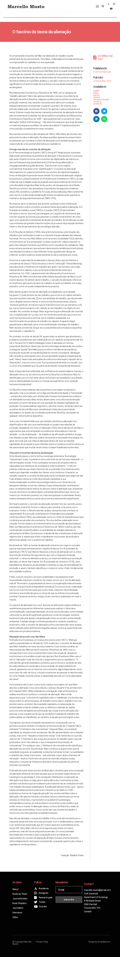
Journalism (17, 908)
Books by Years (19, 894)
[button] (97, 6)
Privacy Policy (42, 942)
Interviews (17, 912)
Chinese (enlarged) (101, 99)
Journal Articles (19, 898)
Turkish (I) (97, 102)
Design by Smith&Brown (99, 942)
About (15, 889)
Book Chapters (19, 903)
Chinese (96, 97)
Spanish (96, 95)
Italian (95, 93)
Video (15, 917)
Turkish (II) (97, 104)
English (96, 91)
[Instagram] (114, 4)
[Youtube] (111, 8)
